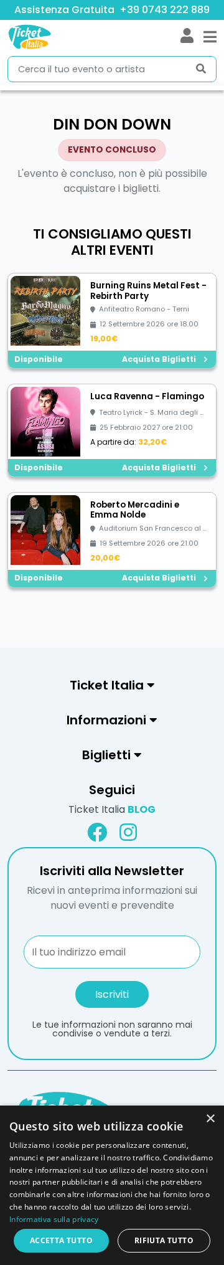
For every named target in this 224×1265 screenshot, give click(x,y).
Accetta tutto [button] (61, 1240)
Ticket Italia (112, 809)
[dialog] (112, 1185)
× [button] (210, 1119)
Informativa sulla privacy (54, 1219)
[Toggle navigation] (210, 36)
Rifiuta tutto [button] (164, 1240)
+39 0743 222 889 (164, 9)
